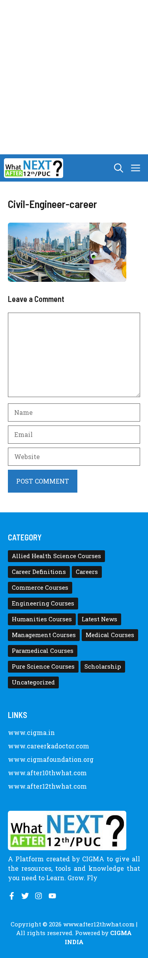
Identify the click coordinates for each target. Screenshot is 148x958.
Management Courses (44, 635)
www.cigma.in (31, 732)
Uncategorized (33, 682)
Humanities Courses (42, 619)
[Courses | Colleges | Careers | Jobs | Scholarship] (33, 168)
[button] (118, 168)
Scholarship (102, 666)
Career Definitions (39, 572)
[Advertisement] (74, 77)
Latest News (99, 619)
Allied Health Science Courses (56, 556)
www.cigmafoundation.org (51, 759)
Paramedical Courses (42, 650)
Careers (87, 572)
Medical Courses (110, 635)
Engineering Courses (43, 603)
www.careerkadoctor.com (48, 746)
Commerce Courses (40, 587)
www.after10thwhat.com (47, 773)
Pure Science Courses (43, 666)
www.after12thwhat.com (47, 786)
